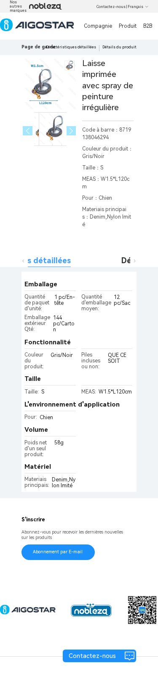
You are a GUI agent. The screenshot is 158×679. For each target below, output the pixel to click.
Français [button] (135, 7)
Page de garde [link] (38, 47)
